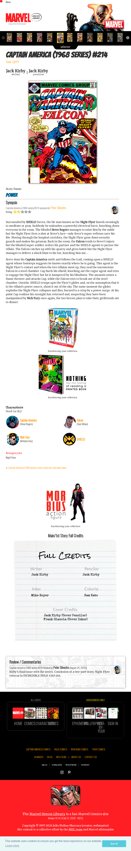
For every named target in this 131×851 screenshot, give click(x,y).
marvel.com (85, 764)
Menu (8, 2)
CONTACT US (91, 757)
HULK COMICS (60, 749)
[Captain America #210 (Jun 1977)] (21, 37)
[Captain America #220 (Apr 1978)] (122, 37)
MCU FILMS (61, 757)
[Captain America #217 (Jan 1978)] (91, 37)
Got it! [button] (114, 843)
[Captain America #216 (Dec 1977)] (81, 37)
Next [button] (127, 38)
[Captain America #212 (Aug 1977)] (41, 37)
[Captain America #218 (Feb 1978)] (101, 37)
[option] (11, 37)
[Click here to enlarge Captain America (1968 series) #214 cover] (62, 182)
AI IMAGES (38, 757)
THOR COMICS (98, 749)
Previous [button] (3, 38)
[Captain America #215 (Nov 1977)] (71, 37)
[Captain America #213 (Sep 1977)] (51, 37)
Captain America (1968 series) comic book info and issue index (37, 467)
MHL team (75, 829)
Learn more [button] (12, 845)
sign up (44, 764)
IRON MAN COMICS (79, 749)
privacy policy (57, 764)
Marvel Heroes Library (47, 814)
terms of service (71, 764)
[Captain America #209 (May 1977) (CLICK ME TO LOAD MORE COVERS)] (11, 37)
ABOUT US (76, 757)
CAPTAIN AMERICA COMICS (38, 749)
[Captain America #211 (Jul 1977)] (31, 37)
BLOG (49, 757)
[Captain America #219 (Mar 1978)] (111, 37)
